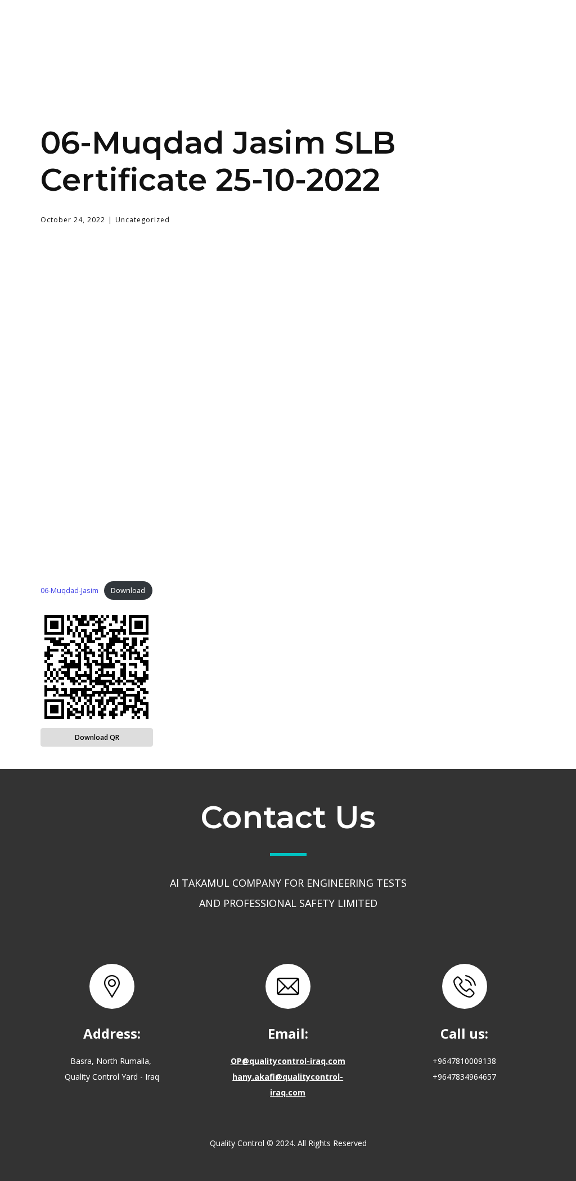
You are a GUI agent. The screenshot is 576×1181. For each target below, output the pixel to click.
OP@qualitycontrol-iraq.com (288, 1061)
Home (172, 30)
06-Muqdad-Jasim (69, 590)
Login (475, 30)
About (238, 30)
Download (128, 590)
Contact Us (397, 30)
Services (309, 30)
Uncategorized (142, 219)
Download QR (97, 737)
